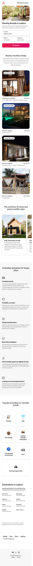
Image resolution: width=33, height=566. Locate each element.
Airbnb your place (23, 3)
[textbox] (9, 40)
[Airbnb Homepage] (3, 3)
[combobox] (16, 34)
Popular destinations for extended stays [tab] (13, 488)
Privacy (13, 557)
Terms (19, 557)
